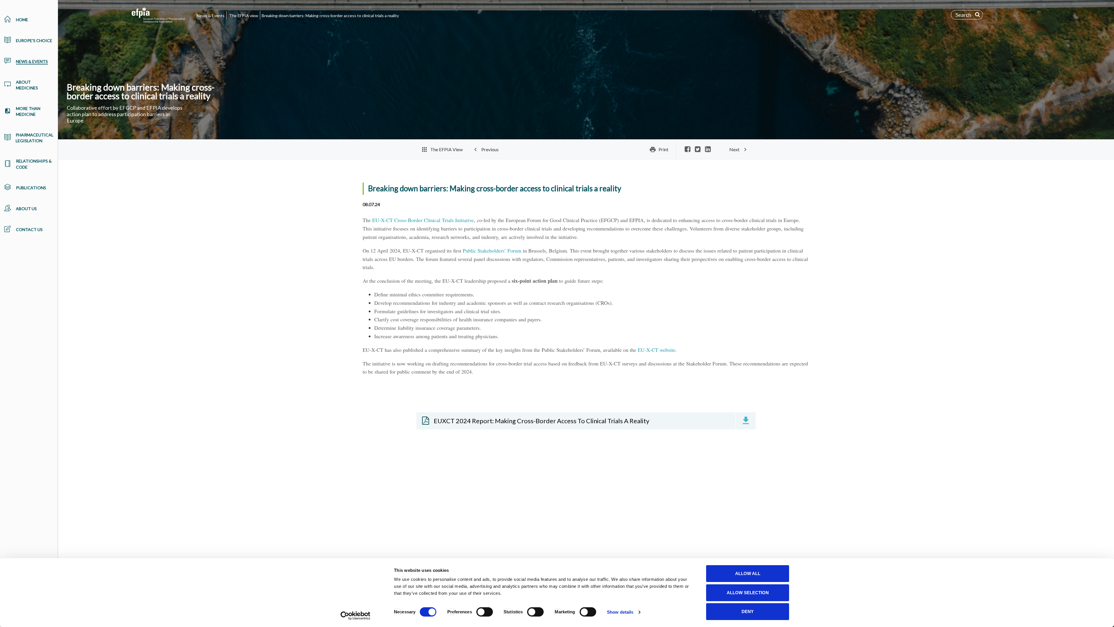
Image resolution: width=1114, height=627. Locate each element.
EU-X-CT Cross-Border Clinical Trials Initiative (423, 220)
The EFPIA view (243, 15)
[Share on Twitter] (697, 149)
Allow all (747, 573)
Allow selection (748, 592)
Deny (748, 611)
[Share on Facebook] (687, 149)
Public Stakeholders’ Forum (492, 250)
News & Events (211, 15)
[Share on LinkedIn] (708, 149)
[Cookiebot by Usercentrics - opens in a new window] (355, 615)
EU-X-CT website (656, 349)
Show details (620, 612)
